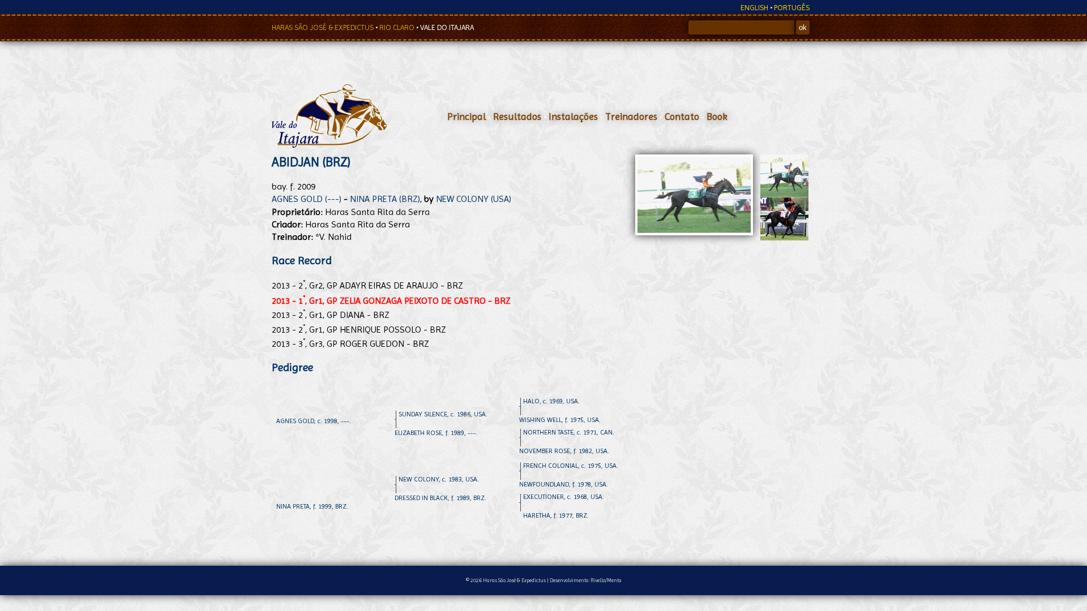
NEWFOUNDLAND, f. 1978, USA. (563, 484)
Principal (466, 116)
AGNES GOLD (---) (306, 198)
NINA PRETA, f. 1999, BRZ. (312, 506)
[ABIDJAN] (784, 194)
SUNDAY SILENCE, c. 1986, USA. (443, 414)
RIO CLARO (397, 27)
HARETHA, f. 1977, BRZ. (556, 515)
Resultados (517, 116)
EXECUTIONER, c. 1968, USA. (563, 497)
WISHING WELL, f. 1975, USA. (560, 420)
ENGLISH (754, 7)
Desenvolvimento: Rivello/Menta (586, 580)
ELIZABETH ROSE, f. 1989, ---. (436, 433)
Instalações (573, 116)
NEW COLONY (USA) (473, 198)
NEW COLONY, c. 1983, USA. (439, 479)
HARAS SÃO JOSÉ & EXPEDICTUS (323, 27)
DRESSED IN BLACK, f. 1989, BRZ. (440, 498)
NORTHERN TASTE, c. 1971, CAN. (568, 432)
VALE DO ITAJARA (447, 27)
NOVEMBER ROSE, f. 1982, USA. (564, 451)
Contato (682, 116)
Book (717, 116)
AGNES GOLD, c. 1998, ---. (313, 421)
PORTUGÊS (792, 7)
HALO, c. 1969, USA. (551, 401)
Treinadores (631, 116)
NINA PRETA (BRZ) (385, 198)
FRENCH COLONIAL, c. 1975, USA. (570, 466)
